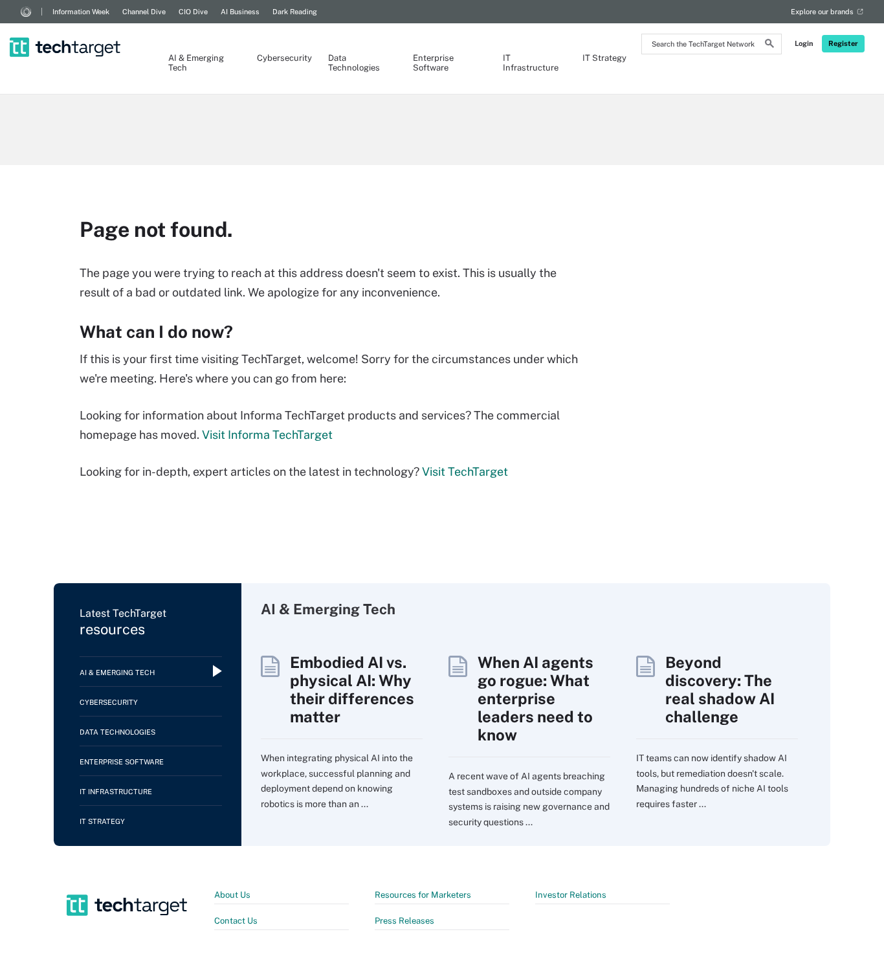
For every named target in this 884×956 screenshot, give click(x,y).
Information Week (80, 12)
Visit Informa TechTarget (267, 434)
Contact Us (236, 921)
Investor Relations (570, 895)
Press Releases (404, 921)
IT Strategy (604, 58)
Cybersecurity (279, 58)
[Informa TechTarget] (26, 11)
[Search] (769, 45)
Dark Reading (294, 12)
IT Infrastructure (530, 62)
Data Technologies (354, 62)
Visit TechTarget (465, 471)
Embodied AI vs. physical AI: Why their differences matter (352, 689)
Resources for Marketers (423, 895)
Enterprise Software (433, 62)
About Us (232, 895)
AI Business (240, 12)
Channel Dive (144, 12)
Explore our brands (822, 12)
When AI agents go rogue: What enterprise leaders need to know (535, 698)
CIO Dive (193, 12)
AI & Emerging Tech (196, 62)
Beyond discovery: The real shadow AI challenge (720, 689)
